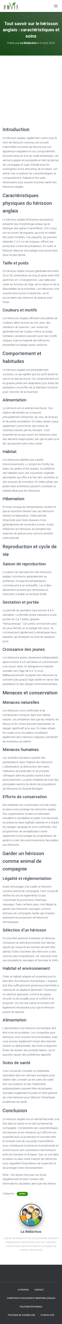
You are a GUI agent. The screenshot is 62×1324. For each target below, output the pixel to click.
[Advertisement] (31, 88)
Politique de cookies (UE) (21, 1315)
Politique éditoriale (31, 1307)
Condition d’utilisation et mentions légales (31, 1298)
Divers (22, 1194)
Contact (39, 1290)
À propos (23, 1290)
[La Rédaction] (31, 1214)
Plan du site (47, 1315)
